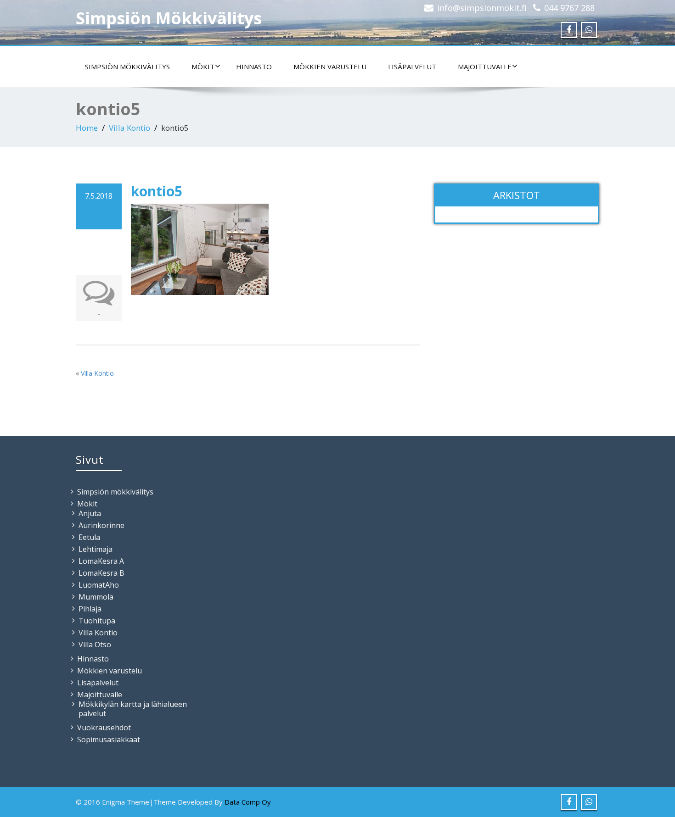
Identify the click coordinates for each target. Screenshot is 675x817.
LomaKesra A (101, 561)
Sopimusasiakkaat (108, 739)
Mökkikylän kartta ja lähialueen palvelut (133, 708)
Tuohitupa (97, 621)
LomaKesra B (101, 573)
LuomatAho (99, 585)
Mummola (96, 597)
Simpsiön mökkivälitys (127, 66)
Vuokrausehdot (104, 728)
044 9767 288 (569, 7)
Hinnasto (254, 66)
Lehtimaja (95, 549)
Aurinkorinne (101, 525)
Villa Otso (95, 644)
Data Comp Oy (248, 801)
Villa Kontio (129, 127)
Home (87, 127)
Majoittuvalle (485, 66)
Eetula (89, 537)
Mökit (202, 66)
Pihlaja (90, 609)
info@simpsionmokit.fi (482, 7)
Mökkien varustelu (329, 66)
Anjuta (90, 513)
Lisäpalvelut (412, 66)
